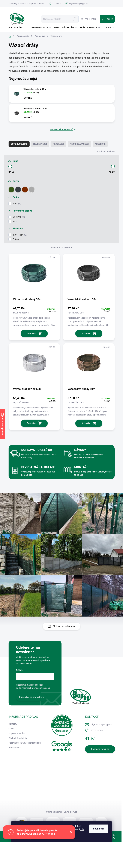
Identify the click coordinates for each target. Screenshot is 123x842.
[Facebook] (87, 738)
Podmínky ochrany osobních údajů (25, 743)
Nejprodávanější (79, 144)
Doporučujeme (19, 144)
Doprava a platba (36, 3)
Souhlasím (98, 828)
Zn (15, 221)
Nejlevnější (40, 144)
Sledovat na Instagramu (64, 626)
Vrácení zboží (15, 747)
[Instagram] (93, 738)
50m (16, 203)
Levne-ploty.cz (70, 812)
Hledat (75, 19)
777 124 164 (97, 730)
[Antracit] (18, 190)
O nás (23, 3)
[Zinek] (32, 190)
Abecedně (100, 144)
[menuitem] (19, 27)
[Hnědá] (25, 190)
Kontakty (13, 3)
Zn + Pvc (18, 217)
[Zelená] (11, 190)
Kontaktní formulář (100, 749)
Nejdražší (58, 144)
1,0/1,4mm (19, 235)
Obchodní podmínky (18, 738)
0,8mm (17, 239)
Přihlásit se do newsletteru (31, 697)
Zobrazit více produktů (61, 130)
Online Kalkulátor (54, 812)
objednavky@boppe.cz (101, 724)
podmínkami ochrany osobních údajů (33, 688)
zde (82, 829)
